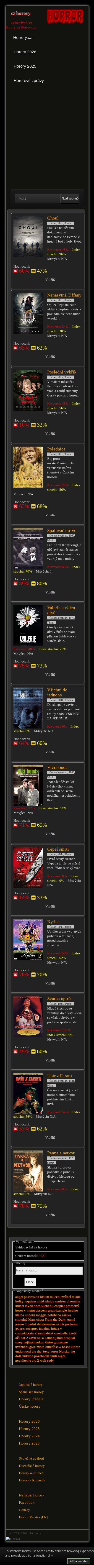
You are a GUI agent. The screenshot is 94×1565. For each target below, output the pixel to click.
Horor (75, 1347)
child (40, 1301)
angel (19, 1297)
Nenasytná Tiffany (64, 294)
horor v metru (25, 1310)
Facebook (27, 1502)
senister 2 (62, 1301)
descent (41, 1310)
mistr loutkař (46, 1347)
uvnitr (60, 1324)
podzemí (71, 1324)
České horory (30, 1406)
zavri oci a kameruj (42, 1338)
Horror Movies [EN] (33, 1517)
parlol (32, 1324)
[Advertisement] (47, 136)
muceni (55, 1297)
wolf (43, 1360)
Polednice (56, 448)
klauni (44, 1297)
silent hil (47, 1306)
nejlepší (29, 1342)
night (61, 1356)
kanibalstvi (45, 1333)
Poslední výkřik (61, 371)
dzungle (61, 1310)
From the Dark (55, 1319)
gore (32, 1347)
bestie (66, 1347)
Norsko (64, 1351)
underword (23, 1351)
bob (60, 1338)
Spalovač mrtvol (62, 530)
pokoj (39, 1342)
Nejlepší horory (31, 1495)
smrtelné (21, 1319)
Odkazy (24, 1510)
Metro (48, 1342)
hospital (69, 1338)
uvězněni (21, 1347)
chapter (59, 1306)
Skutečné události (31, 1458)
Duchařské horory (32, 1466)
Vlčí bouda (57, 767)
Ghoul (53, 217)
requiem (30, 1301)
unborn (30, 1315)
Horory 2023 (29, 1443)
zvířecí (66, 1297)
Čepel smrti (58, 849)
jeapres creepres (26, 1328)
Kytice (53, 921)
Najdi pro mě (70, 198)
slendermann (46, 1324)
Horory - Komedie (32, 1480)
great (51, 1310)
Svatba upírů (59, 998)
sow (58, 1347)
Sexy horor (50, 1351)
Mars (31, 1319)
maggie (41, 1315)
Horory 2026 (29, 1421)
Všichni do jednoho (57, 692)
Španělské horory (31, 1392)
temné (70, 1319)
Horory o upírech (31, 1473)
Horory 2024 (29, 1436)
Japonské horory (31, 1384)
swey (19, 1342)
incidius (44, 1328)
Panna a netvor (61, 1152)
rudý (50, 1360)
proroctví (72, 1306)
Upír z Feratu (59, 1075)
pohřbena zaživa (59, 1315)
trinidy (49, 1301)
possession (31, 1297)
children (27, 1356)
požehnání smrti (45, 1356)
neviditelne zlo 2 (27, 1360)
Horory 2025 (29, 1429)
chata (40, 1319)
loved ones (32, 1306)
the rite (37, 1351)
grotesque (61, 1342)
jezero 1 (21, 1324)
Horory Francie (31, 1399)
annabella (61, 1333)
